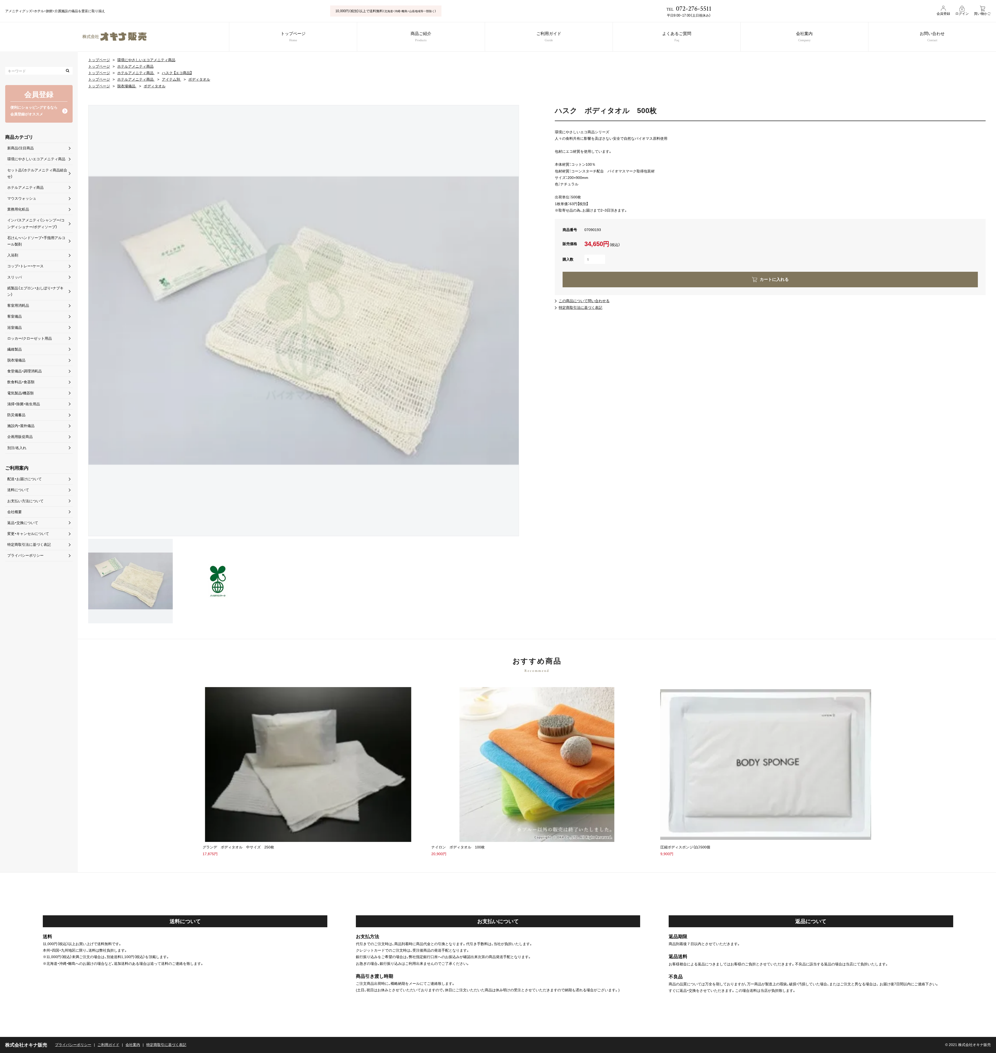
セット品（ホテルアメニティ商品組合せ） (37, 173)
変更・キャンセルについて (28, 534)
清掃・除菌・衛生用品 (23, 404)
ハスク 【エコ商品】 (177, 73)
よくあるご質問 (676, 37)
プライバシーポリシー (25, 555)
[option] (303, 320)
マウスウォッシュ (21, 198)
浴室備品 (14, 327)
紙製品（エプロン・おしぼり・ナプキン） (35, 291)
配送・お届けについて (24, 479)
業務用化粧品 (18, 209)
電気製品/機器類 (20, 393)
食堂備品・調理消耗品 (24, 371)
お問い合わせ (932, 37)
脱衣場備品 (126, 86)
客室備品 (14, 316)
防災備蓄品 (16, 415)
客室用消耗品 (18, 305)
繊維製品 (14, 349)
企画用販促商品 (20, 437)
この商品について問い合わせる (584, 301)
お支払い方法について (25, 501)
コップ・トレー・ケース (25, 266)
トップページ (293, 37)
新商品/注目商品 (20, 148)
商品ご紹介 (421, 37)
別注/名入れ (16, 448)
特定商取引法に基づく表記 (580, 307)
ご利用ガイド (548, 37)
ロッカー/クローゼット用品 (29, 338)
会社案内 (804, 37)
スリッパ (14, 277)
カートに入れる (774, 279)
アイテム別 (171, 79)
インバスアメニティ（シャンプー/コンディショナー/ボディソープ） (36, 223)
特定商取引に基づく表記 (166, 1045)
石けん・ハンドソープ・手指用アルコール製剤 (36, 241)
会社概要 (14, 512)
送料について (18, 490)
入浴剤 (12, 255)
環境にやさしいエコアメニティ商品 (146, 60)
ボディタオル (199, 79)
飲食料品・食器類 (20, 382)
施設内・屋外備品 (20, 426)
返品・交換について (22, 523)
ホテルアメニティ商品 (135, 66)
